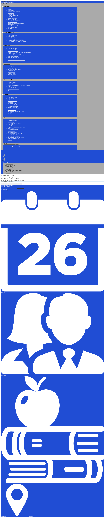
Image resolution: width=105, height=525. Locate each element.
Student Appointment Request (14, 69)
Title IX (9, 90)
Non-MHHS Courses (12, 68)
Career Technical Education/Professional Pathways (19, 52)
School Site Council (12, 27)
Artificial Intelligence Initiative (14, 123)
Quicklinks (5, 162)
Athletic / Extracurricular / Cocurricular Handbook (19, 85)
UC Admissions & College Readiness (16, 60)
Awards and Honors (12, 101)
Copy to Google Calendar (6, 180)
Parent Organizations (12, 18)
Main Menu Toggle (5, 3)
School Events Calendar (13, 25)
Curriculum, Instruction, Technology (16, 54)
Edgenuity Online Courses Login (15, 104)
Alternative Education (13, 51)
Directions (30, 516)
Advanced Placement (12, 48)
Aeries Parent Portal (12, 120)
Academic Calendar (10, 165)
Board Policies (11, 36)
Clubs (9, 86)
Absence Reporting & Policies (14, 146)
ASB (9, 99)
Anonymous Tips (10, 168)
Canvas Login (11, 102)
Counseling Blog (11, 70)
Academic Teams (12, 82)
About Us (10, 9)
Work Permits (11, 113)
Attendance (10, 124)
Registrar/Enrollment (12, 22)
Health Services (11, 14)
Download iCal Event (19, 180)
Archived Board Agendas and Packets (16, 40)
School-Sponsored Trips (13, 136)
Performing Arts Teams (13, 87)
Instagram (4, 156)
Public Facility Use (12, 19)
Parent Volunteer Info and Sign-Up (15, 133)
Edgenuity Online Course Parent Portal (16, 127)
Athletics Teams (11, 84)
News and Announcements (14, 20)
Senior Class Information (13, 108)
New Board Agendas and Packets (15, 39)
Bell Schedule (11, 10)
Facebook (4, 154)
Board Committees (12, 37)
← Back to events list (6, 184)
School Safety (11, 24)
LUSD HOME (9, 164)
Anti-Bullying (11, 98)
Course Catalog (11, 53)
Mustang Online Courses (13, 57)
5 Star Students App (12, 97)
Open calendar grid (17, 184)
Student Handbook (12, 110)
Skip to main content (5, 1)
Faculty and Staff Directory (14, 11)
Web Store (10, 28)
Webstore (8, 173)
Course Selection (11, 72)
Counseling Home (12, 66)
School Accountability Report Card (16, 23)
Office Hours (11, 16)
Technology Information (13, 138)
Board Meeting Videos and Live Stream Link (18, 41)
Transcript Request (12, 75)
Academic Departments (13, 49)
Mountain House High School (7, 181)
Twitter (4, 158)
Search (4, 160)
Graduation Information (13, 106)
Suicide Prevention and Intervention (16, 111)
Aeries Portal (9, 166)
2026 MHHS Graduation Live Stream (14, 170)
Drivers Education (12, 103)
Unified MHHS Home (13, 15)
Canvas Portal (9, 171)
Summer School (11, 58)
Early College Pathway (13, 56)
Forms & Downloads (12, 74)
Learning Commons (12, 107)
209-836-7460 (20, 188)
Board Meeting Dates (12, 35)
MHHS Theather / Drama (13, 89)
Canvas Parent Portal (12, 125)
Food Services (11, 13)
